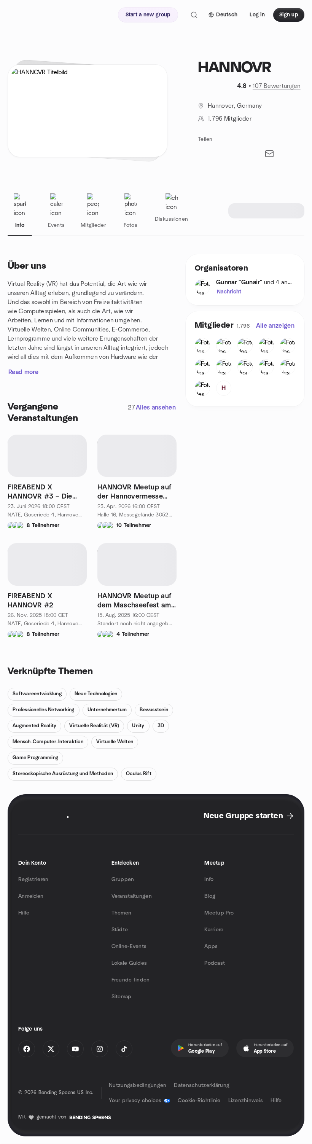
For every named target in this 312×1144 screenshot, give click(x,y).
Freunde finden (130, 980)
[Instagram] (99, 1048)
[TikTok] (124, 1048)
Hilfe (23, 913)
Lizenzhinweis (245, 1100)
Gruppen (122, 879)
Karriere (213, 929)
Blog (209, 896)
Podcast (214, 963)
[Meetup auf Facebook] (26, 1048)
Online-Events (129, 946)
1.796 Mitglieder (230, 119)
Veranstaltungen (131, 896)
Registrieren (33, 879)
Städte (119, 929)
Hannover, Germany (235, 106)
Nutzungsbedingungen (137, 1085)
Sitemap (121, 996)
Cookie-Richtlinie (199, 1100)
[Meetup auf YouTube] (75, 1048)
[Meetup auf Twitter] (51, 1048)
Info (208, 879)
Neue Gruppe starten (243, 816)
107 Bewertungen (277, 86)
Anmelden (30, 896)
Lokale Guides (129, 963)
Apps (211, 946)
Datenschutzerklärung (201, 1085)
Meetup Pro (219, 913)
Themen (121, 913)
